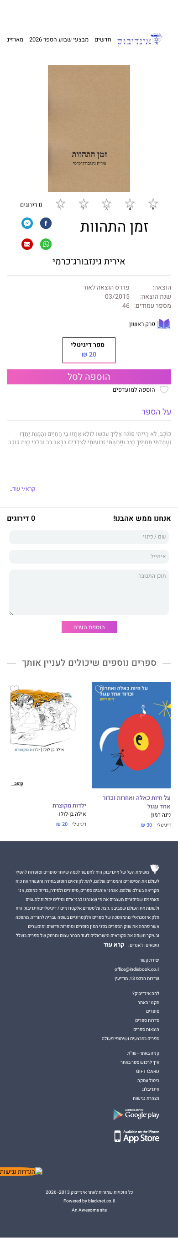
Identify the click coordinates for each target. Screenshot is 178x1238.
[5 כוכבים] (153, 203)
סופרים (152, 1011)
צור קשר (26, 12)
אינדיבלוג (150, 1089)
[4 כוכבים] (130, 203)
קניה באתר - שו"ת (143, 1053)
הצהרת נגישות (146, 1098)
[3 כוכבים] (106, 203)
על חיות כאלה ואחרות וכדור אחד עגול (137, 802)
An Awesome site (89, 1210)
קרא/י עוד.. (22, 489)
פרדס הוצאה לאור (106, 287)
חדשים (102, 39)
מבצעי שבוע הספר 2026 (59, 39)
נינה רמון (161, 815)
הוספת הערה (89, 627)
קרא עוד (114, 944)
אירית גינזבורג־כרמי (89, 261)
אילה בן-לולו (72, 814)
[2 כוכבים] (84, 203)
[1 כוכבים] (60, 203)
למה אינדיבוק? (131, 12)
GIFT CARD (104, 12)
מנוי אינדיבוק (50, 12)
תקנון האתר (148, 1002)
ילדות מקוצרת (69, 806)
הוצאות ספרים (146, 1029)
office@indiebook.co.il (137, 969)
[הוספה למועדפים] (99, 691)
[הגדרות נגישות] (21, 1171)
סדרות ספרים (147, 1020)
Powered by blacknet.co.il (89, 1200)
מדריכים (78, 12)
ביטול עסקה (148, 1080)
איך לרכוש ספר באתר (139, 1062)
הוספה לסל (89, 377)
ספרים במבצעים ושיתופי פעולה (130, 1038)
